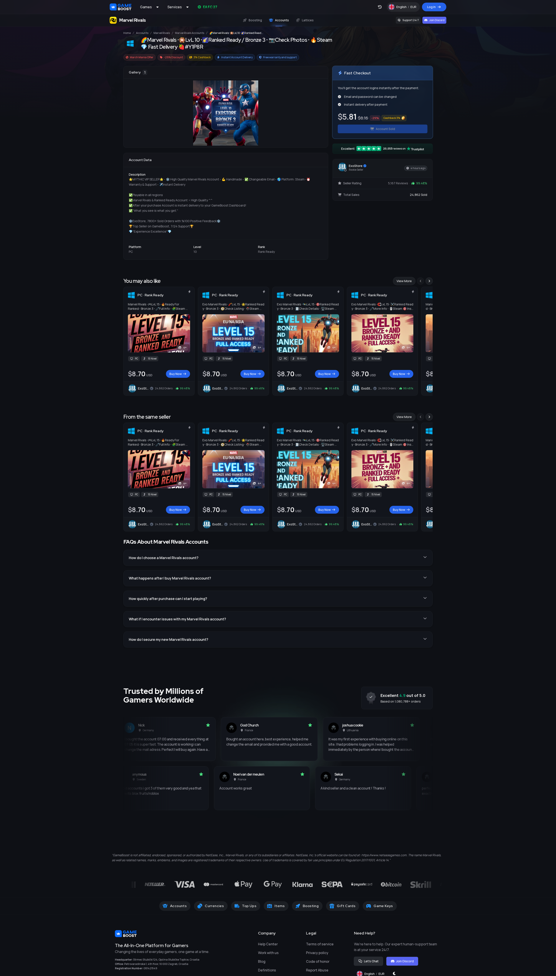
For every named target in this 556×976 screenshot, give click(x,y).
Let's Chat (371, 961)
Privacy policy (317, 952)
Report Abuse (317, 970)
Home (127, 33)
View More (404, 281)
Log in (431, 7)
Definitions (267, 970)
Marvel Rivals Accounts (189, 33)
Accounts (142, 33)
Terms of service (320, 944)
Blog (261, 961)
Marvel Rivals (162, 33)
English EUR (408, 8)
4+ (185, 347)
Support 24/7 (410, 20)
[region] (226, 106)
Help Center (268, 944)
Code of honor (317, 961)
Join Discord (437, 20)
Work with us (268, 952)
